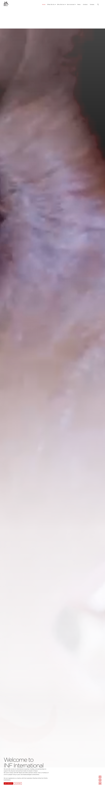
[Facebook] (100, 777)
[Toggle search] (98, 4)
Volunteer (18, 783)
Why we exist (8, 783)
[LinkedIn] (100, 780)
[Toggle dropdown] (55, 4)
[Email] (100, 783)
